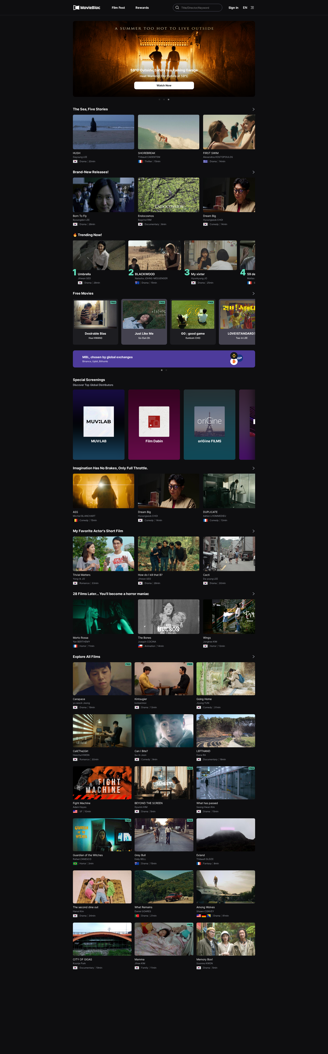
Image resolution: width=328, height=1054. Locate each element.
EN (245, 7)
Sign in (233, 7)
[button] (159, 99)
